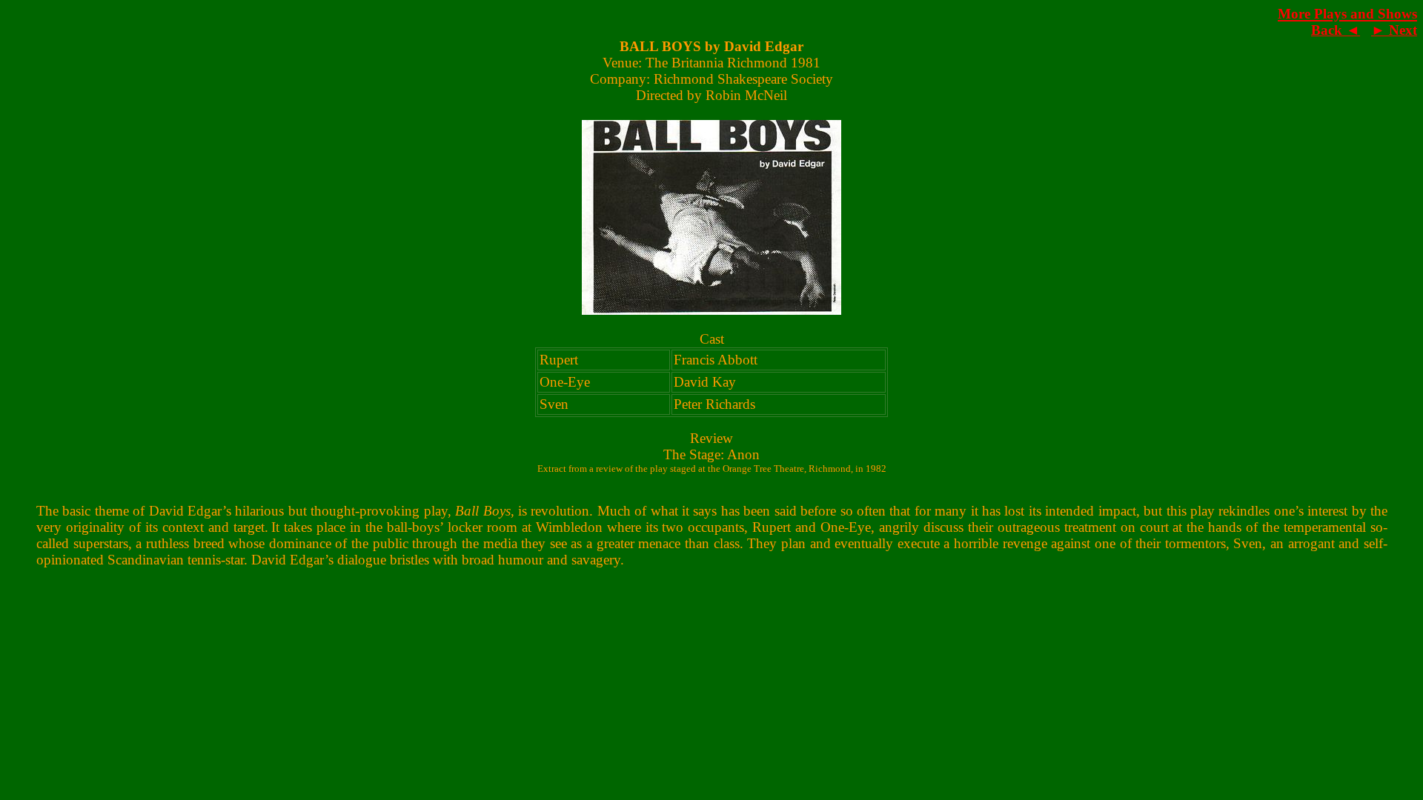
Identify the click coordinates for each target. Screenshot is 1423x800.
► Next (1394, 30)
